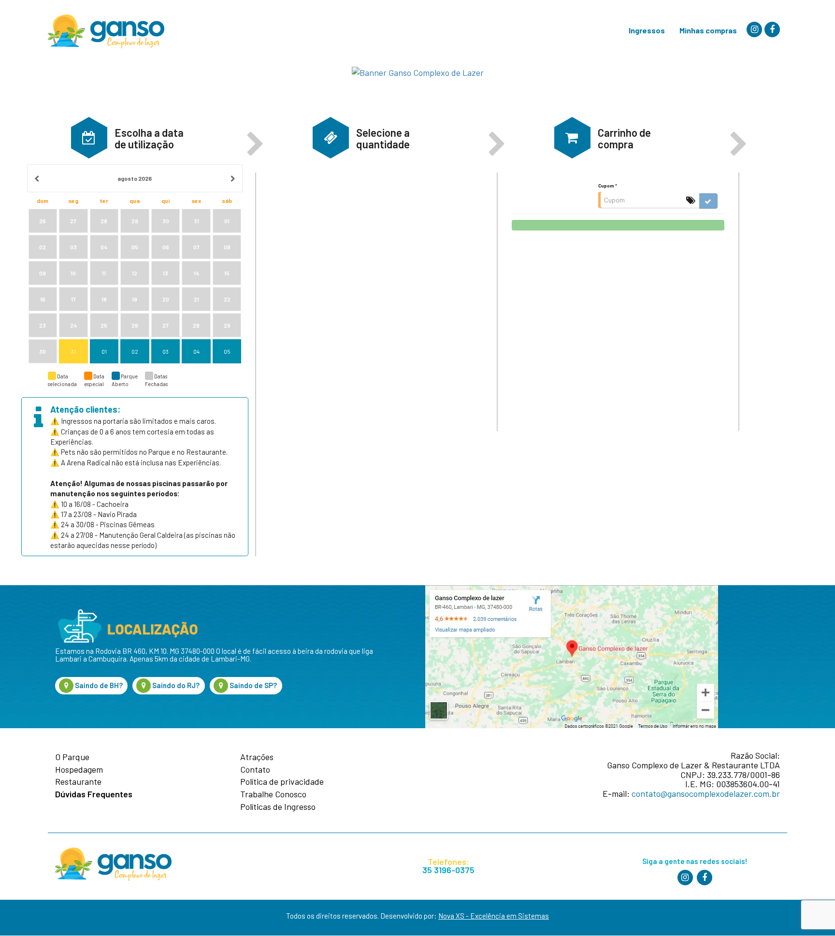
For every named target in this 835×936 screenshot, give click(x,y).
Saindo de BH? (98, 685)
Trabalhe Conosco (273, 794)
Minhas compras (708, 30)
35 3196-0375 (448, 870)
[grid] (135, 264)
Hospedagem (79, 770)
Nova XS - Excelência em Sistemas (493, 915)
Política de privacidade (282, 782)
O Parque (72, 757)
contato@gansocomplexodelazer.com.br (706, 793)
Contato (255, 770)
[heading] (134, 178)
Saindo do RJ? (175, 685)
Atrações (257, 757)
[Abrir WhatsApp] (807, 911)
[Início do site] (106, 31)
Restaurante (78, 782)
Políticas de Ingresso (278, 807)
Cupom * (607, 185)
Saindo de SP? (252, 685)
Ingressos (647, 30)
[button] (89, 137)
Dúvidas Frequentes (93, 794)
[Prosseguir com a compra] (618, 225)
